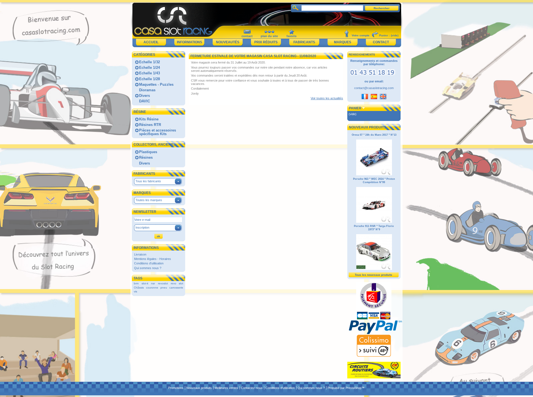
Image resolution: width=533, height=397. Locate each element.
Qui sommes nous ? (147, 268)
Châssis (139, 287)
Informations (189, 42)
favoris (291, 36)
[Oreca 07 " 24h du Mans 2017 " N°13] (374, 174)
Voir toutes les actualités (327, 98)
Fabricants (304, 42)
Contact (381, 42)
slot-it (145, 283)
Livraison (140, 254)
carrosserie (176, 287)
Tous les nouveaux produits (373, 274)
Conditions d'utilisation (149, 263)
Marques (342, 42)
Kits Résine (149, 119)
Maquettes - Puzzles (156, 84)
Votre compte (360, 35)
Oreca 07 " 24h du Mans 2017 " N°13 (374, 134)
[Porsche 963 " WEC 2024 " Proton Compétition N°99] (374, 222)
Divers (144, 95)
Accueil (151, 42)
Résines (146, 157)
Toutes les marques (148, 200)
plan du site (269, 36)
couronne (152, 287)
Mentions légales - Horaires (152, 259)
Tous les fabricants (148, 181)
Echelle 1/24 (149, 67)
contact (247, 36)
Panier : (384, 35)
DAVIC (144, 101)
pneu (163, 287)
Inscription (142, 227)
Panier (355, 108)
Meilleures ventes (226, 388)
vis (135, 291)
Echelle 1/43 (149, 73)
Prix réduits (266, 42)
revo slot (177, 283)
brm (136, 283)
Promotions (175, 388)
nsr (153, 283)
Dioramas (147, 90)
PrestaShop (353, 388)
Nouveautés (227, 42)
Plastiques (148, 152)
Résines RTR (150, 125)
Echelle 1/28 (149, 79)
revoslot (163, 283)
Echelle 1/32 (149, 62)
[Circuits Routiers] (374, 377)
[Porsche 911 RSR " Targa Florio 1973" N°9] (374, 269)
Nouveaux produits (367, 127)
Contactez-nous (252, 388)
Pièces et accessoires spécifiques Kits (157, 132)
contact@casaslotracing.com (374, 88)
